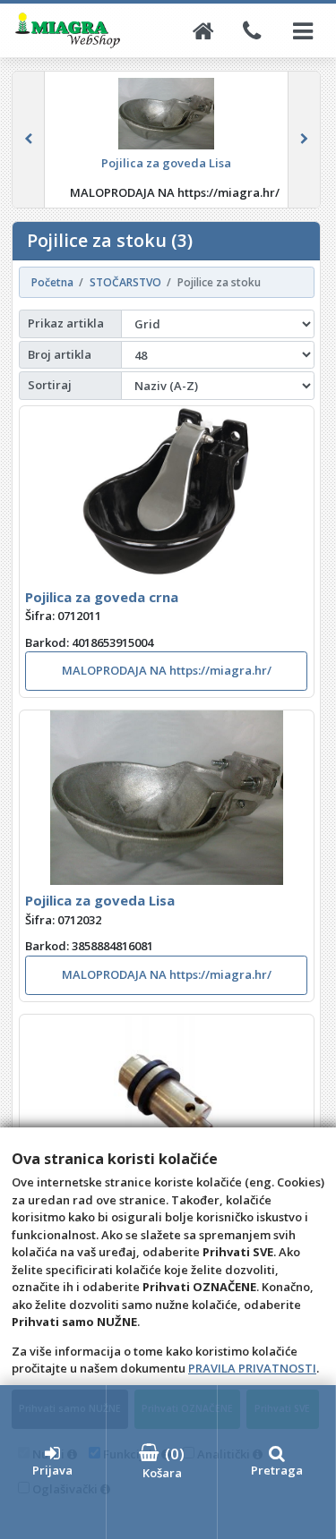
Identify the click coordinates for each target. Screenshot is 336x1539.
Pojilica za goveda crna (101, 597)
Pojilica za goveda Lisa (100, 900)
